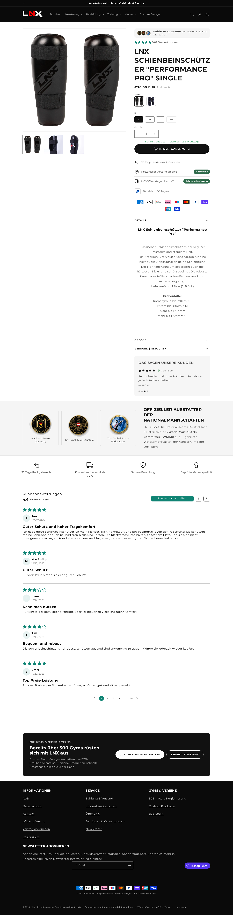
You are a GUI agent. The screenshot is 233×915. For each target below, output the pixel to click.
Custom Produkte (162, 806)
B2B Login (156, 813)
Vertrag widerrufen (36, 828)
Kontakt (28, 813)
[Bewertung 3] (144, 391)
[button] (73, 14)
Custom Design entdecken (140, 754)
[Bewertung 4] (147, 391)
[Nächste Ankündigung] (209, 3)
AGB (26, 798)
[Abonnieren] (129, 865)
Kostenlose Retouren (101, 806)
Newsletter (94, 828)
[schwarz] (151, 101)
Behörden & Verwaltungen (105, 821)
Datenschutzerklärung (96, 907)
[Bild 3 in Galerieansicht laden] (74, 144)
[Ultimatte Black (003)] (139, 101)
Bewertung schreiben (172, 498)
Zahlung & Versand (99, 798)
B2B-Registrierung (185, 754)
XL (173, 120)
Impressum (31, 836)
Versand (168, 907)
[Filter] (198, 498)
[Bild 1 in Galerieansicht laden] (32, 144)
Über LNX (93, 813)
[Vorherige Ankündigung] (24, 3)
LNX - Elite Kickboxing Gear (45, 907)
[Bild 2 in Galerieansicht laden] (53, 144)
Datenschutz (32, 806)
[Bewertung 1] (139, 391)
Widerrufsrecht (34, 821)
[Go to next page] (138, 698)
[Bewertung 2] (142, 391)
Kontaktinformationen (122, 907)
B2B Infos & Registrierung (167, 798)
